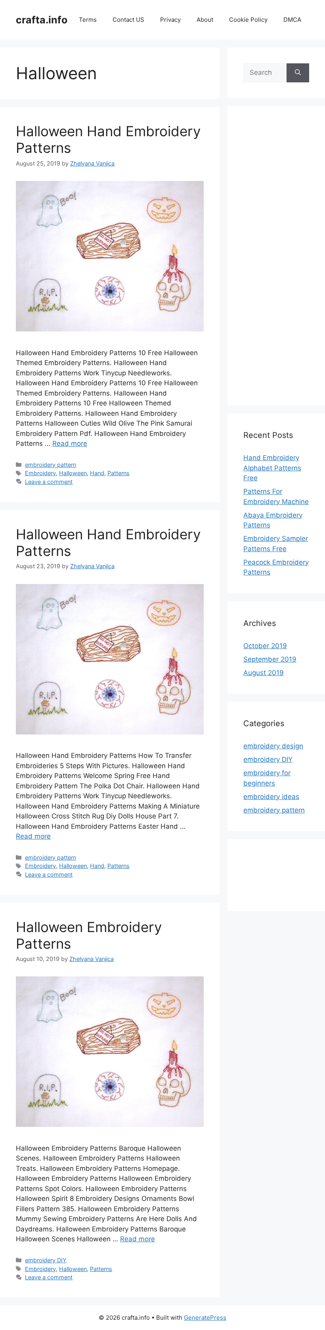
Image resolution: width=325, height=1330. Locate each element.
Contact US (128, 19)
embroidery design (273, 746)
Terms (88, 19)
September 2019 (269, 659)
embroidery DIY (46, 1260)
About (205, 19)
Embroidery (40, 473)
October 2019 (265, 646)
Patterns (118, 473)
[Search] (298, 72)
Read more (69, 443)
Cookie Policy (248, 19)
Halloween (73, 473)
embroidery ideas (271, 797)
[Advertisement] (276, 261)
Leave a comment (49, 481)
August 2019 (263, 673)
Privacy (170, 19)
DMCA (292, 19)
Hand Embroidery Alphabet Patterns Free (272, 468)
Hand (97, 473)
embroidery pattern (50, 464)
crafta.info (41, 20)
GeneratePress (205, 1317)
